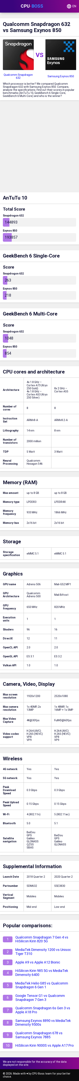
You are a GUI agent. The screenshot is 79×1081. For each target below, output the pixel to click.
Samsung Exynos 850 (61, 76)
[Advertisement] (39, 147)
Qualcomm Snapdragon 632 (18, 76)
